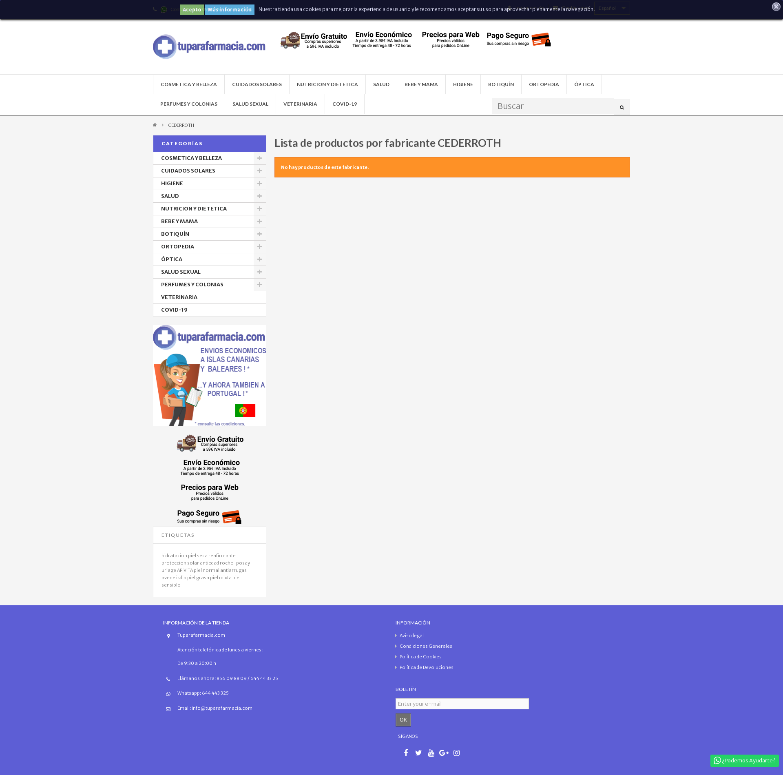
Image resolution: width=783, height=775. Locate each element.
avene (168, 577)
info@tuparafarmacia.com (222, 708)
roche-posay (235, 563)
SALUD (381, 84)
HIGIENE (463, 84)
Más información (230, 10)
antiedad (210, 563)
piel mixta (221, 577)
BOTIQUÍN (501, 84)
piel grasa (198, 577)
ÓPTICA (584, 84)
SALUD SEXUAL (250, 104)
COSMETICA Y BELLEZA (189, 84)
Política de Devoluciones (426, 667)
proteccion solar (180, 563)
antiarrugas (233, 570)
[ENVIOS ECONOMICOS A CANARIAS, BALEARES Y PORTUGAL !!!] (209, 375)
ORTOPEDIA (544, 84)
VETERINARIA (300, 104)
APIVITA (185, 570)
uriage (169, 570)
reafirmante (222, 555)
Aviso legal (412, 635)
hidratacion (174, 555)
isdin (181, 577)
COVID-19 (344, 104)
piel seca (198, 555)
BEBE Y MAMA (421, 84)
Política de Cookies (421, 657)
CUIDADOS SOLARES (257, 84)
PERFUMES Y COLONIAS (188, 104)
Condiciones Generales (426, 646)
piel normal (207, 570)
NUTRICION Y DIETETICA (327, 84)
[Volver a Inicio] (155, 124)
